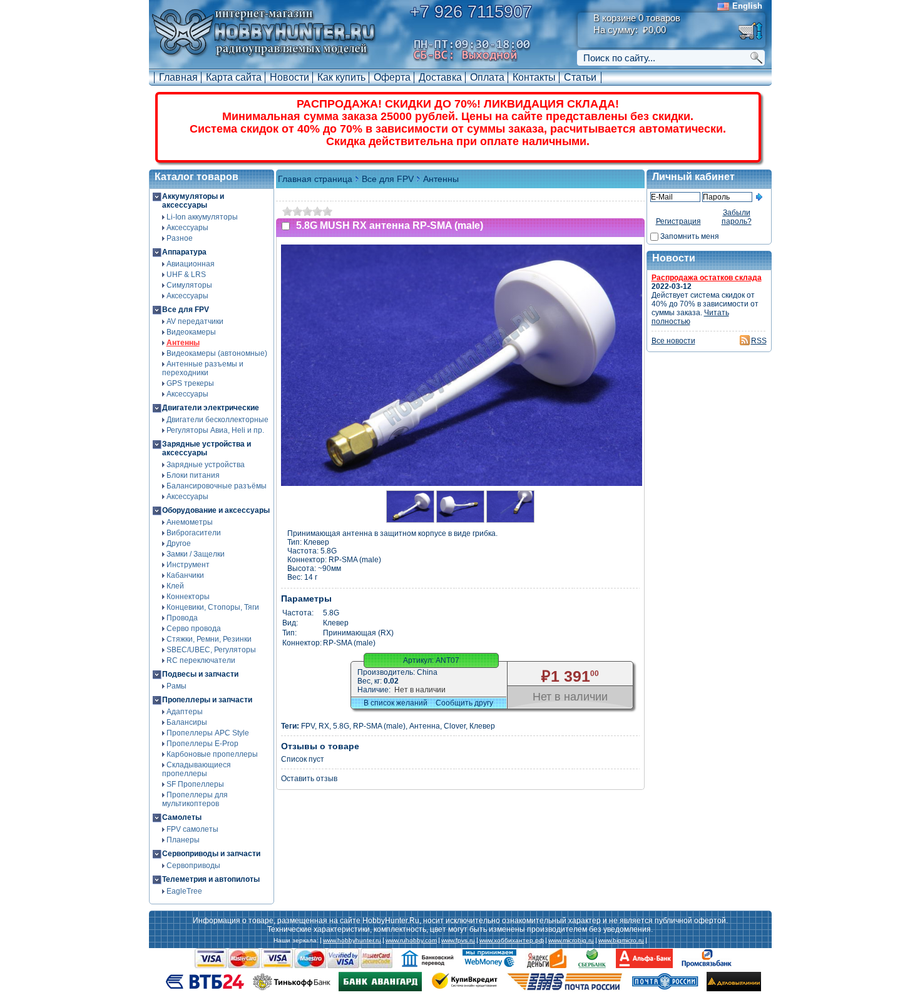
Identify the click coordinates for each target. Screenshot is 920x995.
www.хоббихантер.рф (511, 940)
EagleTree (184, 891)
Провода (182, 618)
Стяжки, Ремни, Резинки (209, 639)
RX (324, 726)
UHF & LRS (186, 274)
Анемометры (189, 522)
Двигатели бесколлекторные (217, 419)
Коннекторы (188, 596)
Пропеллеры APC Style (207, 733)
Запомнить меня (689, 236)
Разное (179, 238)
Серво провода (193, 628)
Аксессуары (187, 227)
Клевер (482, 726)
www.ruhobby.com (411, 940)
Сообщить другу (464, 703)
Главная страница (315, 179)
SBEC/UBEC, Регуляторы (211, 649)
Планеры (183, 840)
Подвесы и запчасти (200, 674)
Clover (455, 726)
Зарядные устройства (205, 464)
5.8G (341, 726)
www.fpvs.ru (458, 940)
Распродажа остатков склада (707, 277)
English (747, 6)
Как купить (341, 77)
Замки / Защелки (195, 554)
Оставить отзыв (309, 778)
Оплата (487, 77)
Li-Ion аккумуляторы (202, 217)
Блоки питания (193, 475)
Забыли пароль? (737, 217)
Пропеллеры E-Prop (202, 743)
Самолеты (182, 817)
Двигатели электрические (210, 407)
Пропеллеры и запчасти (207, 699)
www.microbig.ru (571, 940)
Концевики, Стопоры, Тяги (212, 607)
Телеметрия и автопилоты (211, 879)
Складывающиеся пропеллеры (196, 769)
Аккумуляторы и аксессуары (193, 201)
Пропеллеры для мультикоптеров (195, 799)
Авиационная (190, 264)
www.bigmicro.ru (621, 940)
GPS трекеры (190, 383)
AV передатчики (194, 321)
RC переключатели (200, 660)
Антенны (183, 342)
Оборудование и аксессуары (216, 510)
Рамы (176, 686)
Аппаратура (184, 252)
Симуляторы (189, 285)
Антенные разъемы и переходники (202, 368)
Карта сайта (234, 77)
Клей (175, 586)
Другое (178, 543)
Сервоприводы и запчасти (211, 853)
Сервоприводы (193, 865)
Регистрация (678, 221)
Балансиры (186, 722)
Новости (289, 77)
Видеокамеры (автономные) (216, 353)
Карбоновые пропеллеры (212, 754)
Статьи (580, 77)
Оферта (392, 77)
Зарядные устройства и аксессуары (206, 448)
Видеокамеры (191, 332)
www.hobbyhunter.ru (352, 940)
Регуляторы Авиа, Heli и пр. (215, 430)
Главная (178, 77)
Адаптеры (184, 711)
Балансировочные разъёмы (216, 486)
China (427, 672)
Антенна (424, 726)
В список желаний (395, 703)
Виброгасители (193, 532)
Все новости (673, 340)
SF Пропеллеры (195, 784)
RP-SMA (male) (379, 726)
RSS (759, 340)
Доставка (440, 77)
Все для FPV (185, 309)
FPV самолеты (192, 829)
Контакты (534, 77)
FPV (308, 726)
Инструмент (188, 564)
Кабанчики (185, 575)
